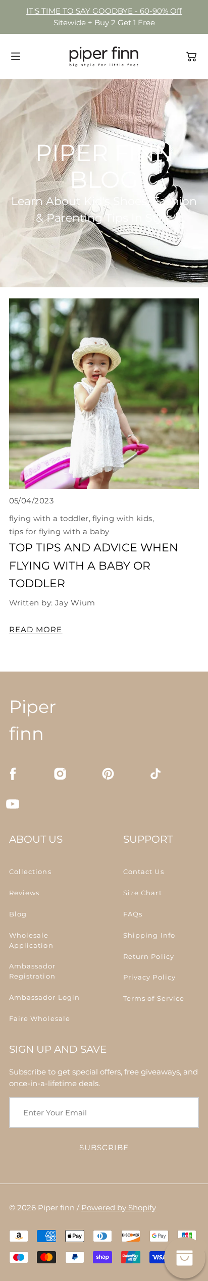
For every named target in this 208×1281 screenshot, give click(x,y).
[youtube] (13, 804)
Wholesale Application (31, 940)
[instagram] (60, 773)
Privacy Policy (149, 977)
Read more (36, 629)
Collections (30, 871)
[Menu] (15, 56)
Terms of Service (154, 998)
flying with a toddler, (50, 518)
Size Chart (142, 893)
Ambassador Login (44, 997)
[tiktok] (155, 773)
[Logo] (104, 56)
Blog (18, 914)
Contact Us (143, 871)
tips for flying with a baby (59, 531)
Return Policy (148, 956)
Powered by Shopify (118, 1207)
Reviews (24, 893)
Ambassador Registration (32, 971)
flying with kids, (123, 518)
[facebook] (13, 773)
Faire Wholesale (40, 1018)
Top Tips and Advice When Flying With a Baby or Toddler (93, 565)
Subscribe (104, 1147)
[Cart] (191, 56)
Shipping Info (149, 935)
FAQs (132, 914)
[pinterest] (108, 773)
